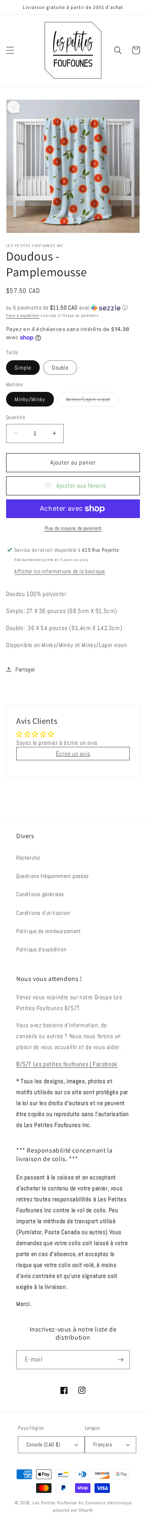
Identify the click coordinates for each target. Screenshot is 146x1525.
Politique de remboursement (48, 931)
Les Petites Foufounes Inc (58, 1503)
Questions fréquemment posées (52, 876)
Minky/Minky (30, 399)
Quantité (15, 417)
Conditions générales (40, 894)
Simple (23, 367)
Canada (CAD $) (43, 1444)
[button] (10, 50)
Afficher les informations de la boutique (59, 571)
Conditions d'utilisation (43, 912)
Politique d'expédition (41, 949)
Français (102, 1444)
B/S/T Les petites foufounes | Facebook (67, 1064)
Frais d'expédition (23, 315)
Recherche (28, 857)
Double (60, 367)
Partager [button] (25, 669)
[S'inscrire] (120, 1359)
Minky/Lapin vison (92, 401)
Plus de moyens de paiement (73, 528)
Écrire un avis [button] (73, 753)
